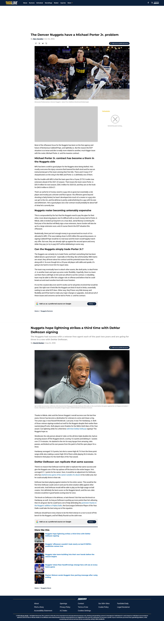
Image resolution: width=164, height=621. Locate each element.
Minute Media (24, 615)
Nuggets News (46, 588)
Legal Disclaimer (123, 607)
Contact (81, 603)
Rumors (31, 3)
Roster (56, 3)
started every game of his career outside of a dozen (60, 475)
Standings (48, 3)
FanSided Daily (122, 603)
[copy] (46, 43)
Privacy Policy (65, 607)
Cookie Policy (103, 607)
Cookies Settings (84, 611)
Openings (63, 603)
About (36, 603)
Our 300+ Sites (104, 603)
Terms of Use (83, 607)
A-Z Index (63, 611)
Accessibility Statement (43, 611)
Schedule (39, 3)
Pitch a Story (39, 607)
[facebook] (148, 2)
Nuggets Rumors (47, 311)
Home (37, 311)
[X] (152, 2)
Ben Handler (38, 39)
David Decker (38, 343)
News (25, 3)
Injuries (63, 3)
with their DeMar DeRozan (77, 429)
